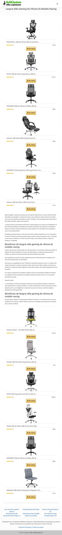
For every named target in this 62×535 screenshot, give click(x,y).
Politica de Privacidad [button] (24, 527)
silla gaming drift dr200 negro (31, 509)
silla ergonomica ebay (50, 513)
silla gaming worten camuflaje (31, 513)
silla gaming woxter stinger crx (11, 515)
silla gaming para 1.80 (50, 515)
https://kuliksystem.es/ (36, 532)
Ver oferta (31, 48)
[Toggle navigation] (57, 4)
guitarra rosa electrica (31, 515)
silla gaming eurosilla (12, 513)
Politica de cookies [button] (38, 527)
